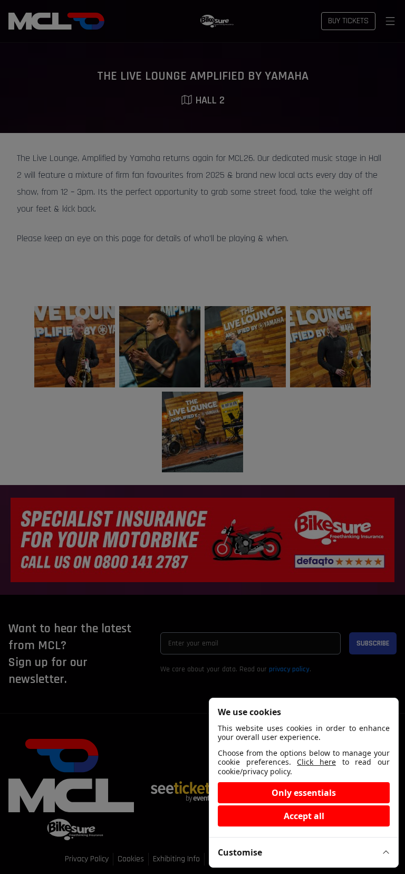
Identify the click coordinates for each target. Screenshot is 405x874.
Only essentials (304, 793)
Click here (316, 762)
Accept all (304, 816)
